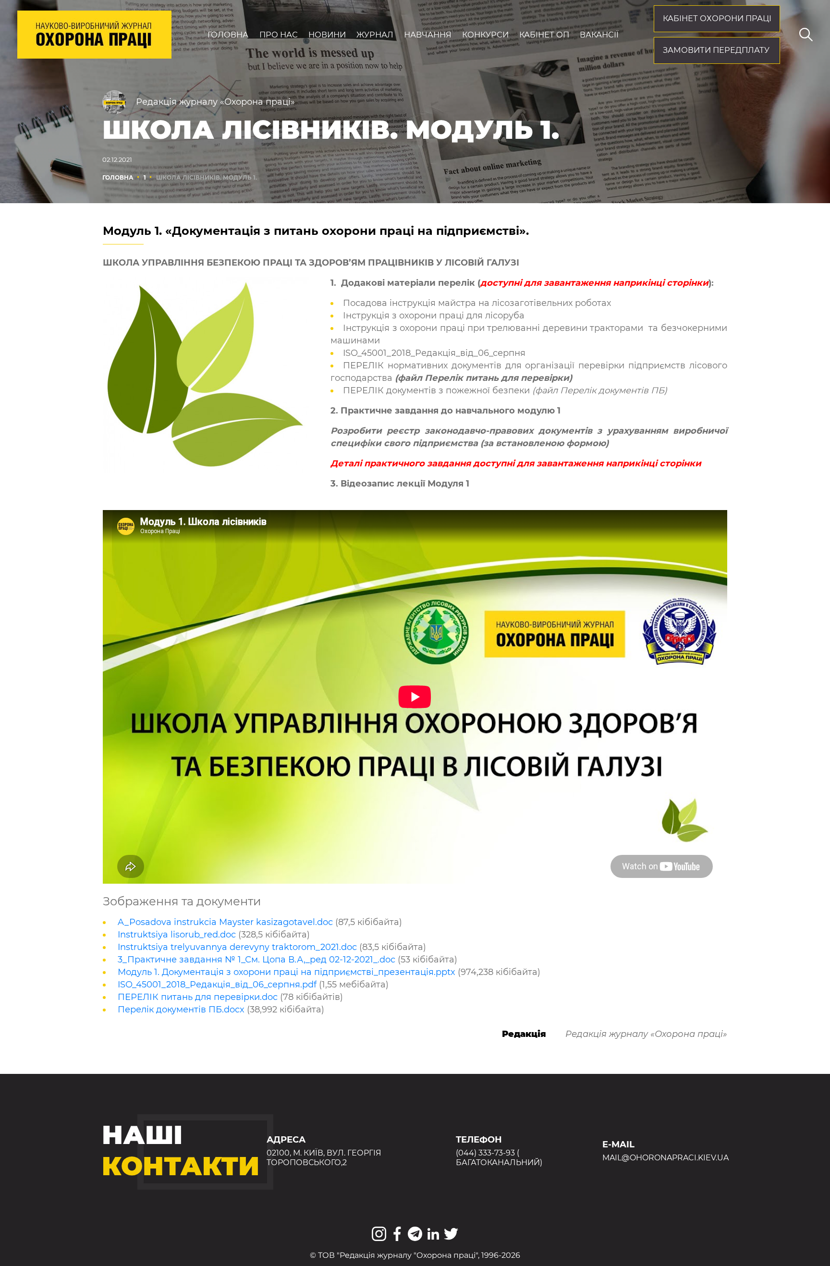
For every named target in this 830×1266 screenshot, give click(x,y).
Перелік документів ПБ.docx (181, 1009)
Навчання (428, 34)
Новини (327, 34)
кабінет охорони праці (717, 18)
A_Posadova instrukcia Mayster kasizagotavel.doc (225, 922)
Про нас (278, 34)
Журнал (374, 34)
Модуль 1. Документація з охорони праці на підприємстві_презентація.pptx (286, 972)
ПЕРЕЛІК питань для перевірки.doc (198, 997)
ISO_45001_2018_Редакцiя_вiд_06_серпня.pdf (217, 984)
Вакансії (599, 34)
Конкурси (485, 34)
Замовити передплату (716, 50)
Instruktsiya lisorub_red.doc (177, 934)
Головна (228, 34)
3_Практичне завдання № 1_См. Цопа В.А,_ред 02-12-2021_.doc (256, 959)
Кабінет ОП (544, 34)
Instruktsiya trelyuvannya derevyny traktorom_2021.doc (237, 947)
